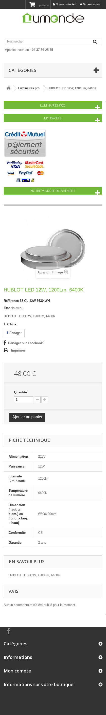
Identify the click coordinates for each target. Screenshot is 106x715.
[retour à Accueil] (8, 88)
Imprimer (18, 350)
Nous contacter (65, 4)
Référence (11, 301)
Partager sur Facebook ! (26, 343)
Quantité (20, 392)
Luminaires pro (28, 88)
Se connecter (91, 4)
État (7, 308)
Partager (14, 333)
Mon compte (17, 671)
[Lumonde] (53, 18)
